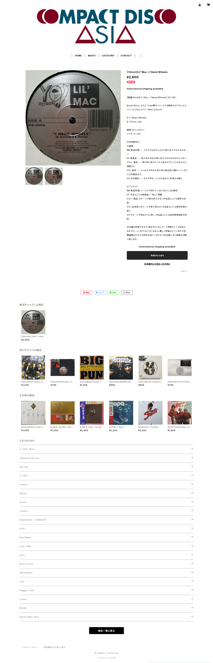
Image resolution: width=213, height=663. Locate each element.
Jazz (22, 581)
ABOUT (92, 55)
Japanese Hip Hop (29, 458)
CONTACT (126, 55)
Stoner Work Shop (29, 617)
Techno (24, 511)
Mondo (23, 608)
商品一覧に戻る (106, 630)
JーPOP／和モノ (28, 449)
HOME (78, 55)
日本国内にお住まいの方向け (157, 264)
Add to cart (157, 255)
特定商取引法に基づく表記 (54, 647)
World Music (26, 572)
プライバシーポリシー (30, 647)
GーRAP (24, 475)
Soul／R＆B (25, 546)
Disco (23, 555)
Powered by (103, 658)
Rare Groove (26, 564)
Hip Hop (24, 467)
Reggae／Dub (27, 590)
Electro (23, 493)
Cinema (23, 484)
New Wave (25, 537)
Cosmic (23, 599)
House (23, 502)
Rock (22, 528)
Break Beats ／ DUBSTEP (33, 520)
